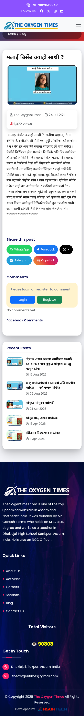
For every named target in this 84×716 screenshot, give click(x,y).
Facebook (48, 249)
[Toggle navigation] (78, 25)
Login (23, 299)
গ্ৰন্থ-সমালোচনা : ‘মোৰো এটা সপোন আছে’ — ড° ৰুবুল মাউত (50, 385)
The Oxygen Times (49, 696)
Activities (12, 579)
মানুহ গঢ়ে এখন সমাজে (42, 418)
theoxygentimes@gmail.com (34, 676)
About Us (12, 571)
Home (11, 33)
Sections (12, 595)
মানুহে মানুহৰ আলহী (40, 403)
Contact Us (14, 611)
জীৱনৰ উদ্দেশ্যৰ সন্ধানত (43, 433)
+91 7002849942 (44, 5)
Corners (12, 587)
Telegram (22, 260)
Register (49, 299)
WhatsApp (21, 249)
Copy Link (48, 260)
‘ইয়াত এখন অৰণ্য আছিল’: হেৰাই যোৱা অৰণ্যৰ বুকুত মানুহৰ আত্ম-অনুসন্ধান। (49, 364)
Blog (9, 603)
